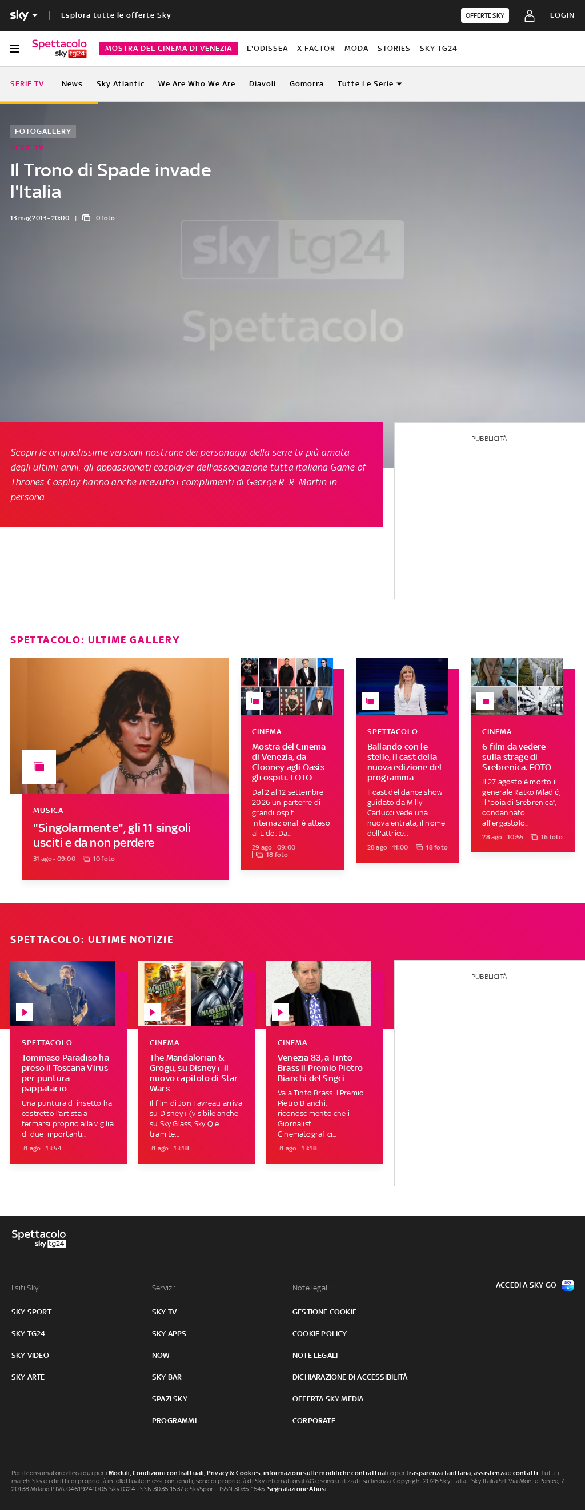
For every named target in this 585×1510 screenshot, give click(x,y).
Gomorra (307, 83)
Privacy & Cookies (234, 1473)
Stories (394, 48)
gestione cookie (324, 1312)
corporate (313, 1420)
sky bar (167, 1377)
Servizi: (164, 1288)
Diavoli (262, 83)
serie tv (287, 452)
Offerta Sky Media (327, 1399)
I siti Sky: (25, 1288)
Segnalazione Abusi (297, 1489)
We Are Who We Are (196, 83)
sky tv (164, 1312)
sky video (30, 1355)
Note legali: (311, 1288)
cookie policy (319, 1333)
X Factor (316, 48)
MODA (356, 48)
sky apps (169, 1333)
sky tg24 (28, 1333)
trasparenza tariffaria (438, 1473)
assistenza (490, 1473)
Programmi (174, 1420)
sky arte (28, 1377)
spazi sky (169, 1399)
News (72, 83)
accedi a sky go (526, 1285)
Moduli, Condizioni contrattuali (156, 1473)
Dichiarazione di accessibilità (349, 1377)
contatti (526, 1473)
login (562, 15)
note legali (315, 1355)
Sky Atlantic (121, 83)
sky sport (31, 1312)
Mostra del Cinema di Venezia (168, 48)
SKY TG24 (439, 48)
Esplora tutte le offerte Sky (116, 15)
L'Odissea (267, 48)
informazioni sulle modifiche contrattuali (326, 1473)
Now (161, 1355)
